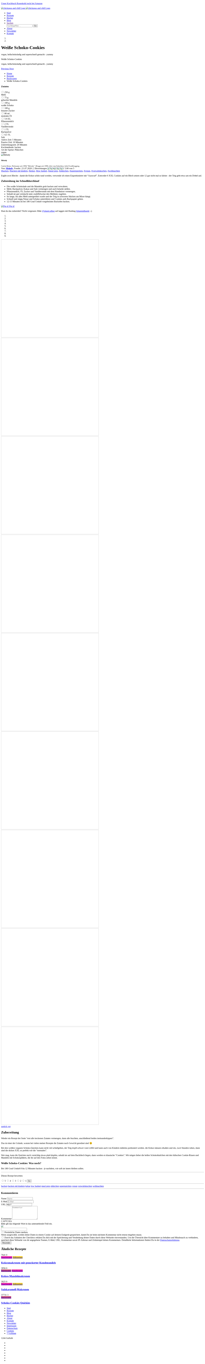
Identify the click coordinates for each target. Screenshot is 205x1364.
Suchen (10, 23)
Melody (9, 168)
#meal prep (53, 171)
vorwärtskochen (85, 1186)
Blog (9, 20)
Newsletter (11, 31)
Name (3, 1198)
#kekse (32, 171)
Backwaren (12, 78)
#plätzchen (63, 171)
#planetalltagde (82, 211)
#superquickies (76, 171)
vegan (74, 1186)
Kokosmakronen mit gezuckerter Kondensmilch (28, 1262)
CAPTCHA (6, 1221)
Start (9, 13)
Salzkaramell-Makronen (15, 1289)
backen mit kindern (16, 1186)
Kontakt (10, 33)
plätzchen (55, 1186)
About (9, 28)
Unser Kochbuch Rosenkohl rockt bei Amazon (21, 3)
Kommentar (6, 1218)
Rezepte (10, 15)
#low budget (41, 171)
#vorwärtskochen (99, 171)
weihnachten (98, 1186)
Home (9, 73)
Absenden (6, 1243)
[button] (5, 69)
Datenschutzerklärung (169, 1240)
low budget (36, 1186)
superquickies (66, 1186)
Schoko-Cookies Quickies (15, 1302)
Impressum (11, 1326)
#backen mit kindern (19, 171)
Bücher (10, 18)
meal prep (45, 1186)
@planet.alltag (48, 211)
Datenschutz (12, 1328)
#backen (5, 171)
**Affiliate (11, 1333)
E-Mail (4, 1201)
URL (3, 1204)
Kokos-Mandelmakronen (15, 1276)
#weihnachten (114, 171)
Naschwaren (6, 1257)
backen (4, 1186)
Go (29, 1181)
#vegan (87, 171)
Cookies (10, 1331)
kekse (27, 1186)
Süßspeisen (18, 1257)
